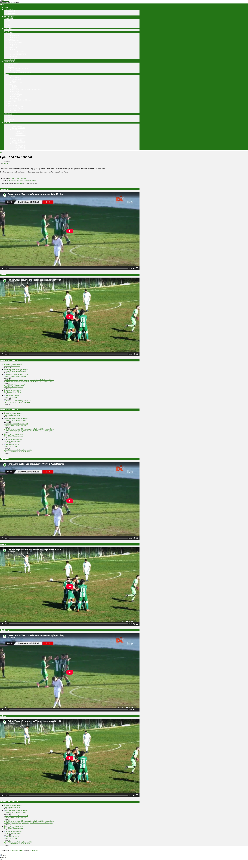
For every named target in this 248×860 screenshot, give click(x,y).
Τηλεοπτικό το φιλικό (10, 397)
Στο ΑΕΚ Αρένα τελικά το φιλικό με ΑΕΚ (17, 402)
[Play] (2, 268)
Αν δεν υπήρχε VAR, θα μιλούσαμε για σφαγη (21, 180)
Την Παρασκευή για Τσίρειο (12, 392)
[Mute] (134, 268)
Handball (5, 163)
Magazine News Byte (16, 850)
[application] (70, 231)
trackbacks (19, 183)
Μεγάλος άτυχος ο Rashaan (17, 178)
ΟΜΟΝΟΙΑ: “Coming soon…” (13, 387)
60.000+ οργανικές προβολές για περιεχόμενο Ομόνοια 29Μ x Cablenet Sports (28, 381)
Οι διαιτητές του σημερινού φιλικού (15, 371)
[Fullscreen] (137, 268)
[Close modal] (1, 854)
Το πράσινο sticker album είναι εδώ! (15, 376)
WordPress (35, 850)
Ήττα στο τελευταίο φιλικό (12, 366)
